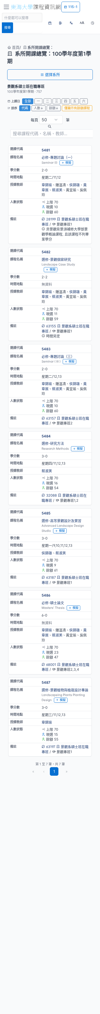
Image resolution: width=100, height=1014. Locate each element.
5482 (46, 252)
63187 (51, 577)
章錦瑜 (47, 185)
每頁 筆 (50, 120)
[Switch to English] (71, 23)
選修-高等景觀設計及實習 (61, 520)
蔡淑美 (57, 190)
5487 (46, 682)
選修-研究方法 (53, 443)
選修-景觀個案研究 (56, 259)
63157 (51, 418)
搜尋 (7, 28)
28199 (51, 219)
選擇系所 (52, 74)
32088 (51, 495)
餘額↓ (53, 108)
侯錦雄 (74, 185)
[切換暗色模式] (92, 23)
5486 (46, 595)
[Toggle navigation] (6, 7)
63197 (50, 747)
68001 (51, 664)
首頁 (15, 47)
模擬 (68, 162)
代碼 (25, 108)
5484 (46, 436)
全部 (28, 101)
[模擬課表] (50, 23)
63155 (51, 326)
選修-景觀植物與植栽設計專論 (65, 690)
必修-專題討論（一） (58, 157)
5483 (46, 349)
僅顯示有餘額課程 (77, 108)
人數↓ (38, 108)
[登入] (60, 23)
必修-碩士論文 (53, 603)
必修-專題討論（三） (58, 356)
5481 (46, 150)
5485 (46, 513)
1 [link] (54, 771)
